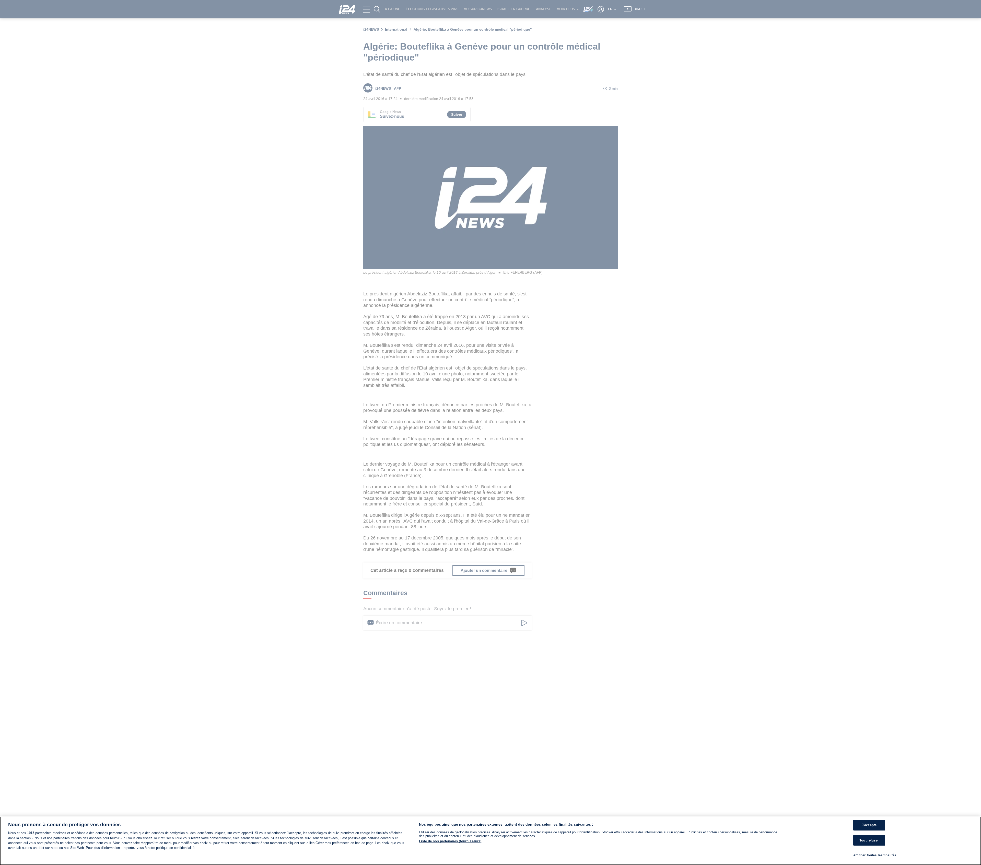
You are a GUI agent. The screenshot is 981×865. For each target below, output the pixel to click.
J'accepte (869, 825)
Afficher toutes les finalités (874, 855)
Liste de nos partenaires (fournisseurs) (450, 841)
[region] (490, 840)
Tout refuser (869, 840)
